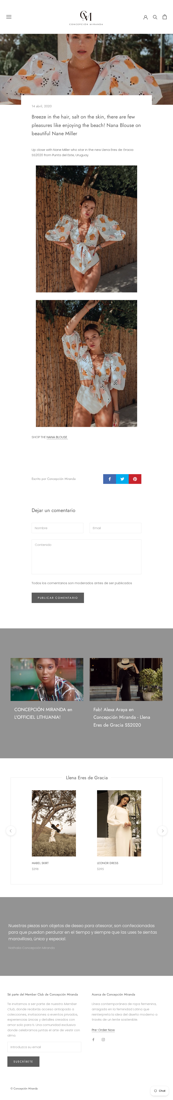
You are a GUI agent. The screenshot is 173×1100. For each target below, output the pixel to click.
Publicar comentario (58, 598)
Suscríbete (23, 1062)
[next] (162, 831)
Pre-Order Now (103, 1030)
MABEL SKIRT (40, 863)
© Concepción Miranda (24, 1088)
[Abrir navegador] (8, 17)
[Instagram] (103, 1039)
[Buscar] (155, 17)
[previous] (10, 831)
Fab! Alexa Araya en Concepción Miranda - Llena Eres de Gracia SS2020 (121, 717)
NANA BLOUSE (57, 437)
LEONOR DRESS (107, 863)
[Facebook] (93, 1039)
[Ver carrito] (165, 16)
